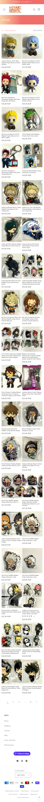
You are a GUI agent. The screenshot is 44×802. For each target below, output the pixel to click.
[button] (4, 9)
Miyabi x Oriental (14, 791)
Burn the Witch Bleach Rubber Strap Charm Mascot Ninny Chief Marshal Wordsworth (11, 651)
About (6, 721)
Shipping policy (24, 794)
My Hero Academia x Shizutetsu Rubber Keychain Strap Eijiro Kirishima (11, 99)
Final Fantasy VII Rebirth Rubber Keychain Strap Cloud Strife (11, 612)
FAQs (6, 735)
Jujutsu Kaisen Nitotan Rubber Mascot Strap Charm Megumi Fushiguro (32, 688)
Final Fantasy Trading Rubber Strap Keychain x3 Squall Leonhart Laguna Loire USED (11, 393)
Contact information (23, 797)
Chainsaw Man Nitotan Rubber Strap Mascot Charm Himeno (12, 245)
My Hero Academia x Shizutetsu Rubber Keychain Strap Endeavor (11, 172)
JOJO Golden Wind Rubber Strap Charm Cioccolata (31, 135)
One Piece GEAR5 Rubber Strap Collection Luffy (30, 539)
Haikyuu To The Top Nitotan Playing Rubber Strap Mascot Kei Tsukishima (31, 209)
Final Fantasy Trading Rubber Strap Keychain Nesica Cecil (11, 464)
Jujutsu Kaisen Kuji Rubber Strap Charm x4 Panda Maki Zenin (31, 651)
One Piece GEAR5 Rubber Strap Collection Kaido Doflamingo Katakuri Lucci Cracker (31, 503)
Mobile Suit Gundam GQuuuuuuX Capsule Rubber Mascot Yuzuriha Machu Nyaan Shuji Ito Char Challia (31, 356)
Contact (7, 731)
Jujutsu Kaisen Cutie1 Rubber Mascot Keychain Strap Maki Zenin (32, 393)
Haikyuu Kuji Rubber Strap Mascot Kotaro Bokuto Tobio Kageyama (11, 688)
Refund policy (9, 745)
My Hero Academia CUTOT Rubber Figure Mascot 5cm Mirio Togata (10, 135)
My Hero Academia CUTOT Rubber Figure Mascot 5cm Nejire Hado (31, 62)
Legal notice (33, 794)
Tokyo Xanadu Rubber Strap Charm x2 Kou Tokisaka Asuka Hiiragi (11, 540)
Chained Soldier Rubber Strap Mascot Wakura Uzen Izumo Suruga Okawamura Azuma (32, 282)
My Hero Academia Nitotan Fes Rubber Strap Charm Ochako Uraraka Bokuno (31, 318)
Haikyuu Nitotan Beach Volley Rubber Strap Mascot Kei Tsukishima (11, 209)
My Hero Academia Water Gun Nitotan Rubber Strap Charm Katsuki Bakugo (11, 318)
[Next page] (36, 702)
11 (30, 702)
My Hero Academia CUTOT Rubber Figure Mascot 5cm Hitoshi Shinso (31, 99)
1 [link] (7, 702)
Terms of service (13, 794)
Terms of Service (9, 740)
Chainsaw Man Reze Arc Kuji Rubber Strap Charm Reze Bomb (11, 282)
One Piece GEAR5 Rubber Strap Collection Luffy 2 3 (10, 501)
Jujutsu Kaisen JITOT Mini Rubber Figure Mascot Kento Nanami (11, 62)
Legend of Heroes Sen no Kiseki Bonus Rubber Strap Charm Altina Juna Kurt (31, 612)
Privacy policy (35, 791)
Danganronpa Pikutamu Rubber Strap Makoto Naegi (11, 429)
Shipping (7, 726)
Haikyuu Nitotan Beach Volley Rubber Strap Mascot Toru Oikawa (32, 465)
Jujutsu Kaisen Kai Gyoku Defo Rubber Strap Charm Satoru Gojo (30, 245)
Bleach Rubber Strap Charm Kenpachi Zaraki (31, 429)
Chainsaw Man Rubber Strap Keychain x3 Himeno (31, 171)
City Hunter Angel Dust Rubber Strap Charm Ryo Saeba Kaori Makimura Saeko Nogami (12, 355)
